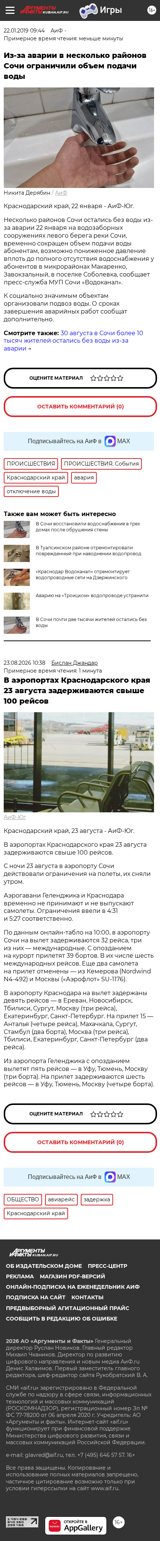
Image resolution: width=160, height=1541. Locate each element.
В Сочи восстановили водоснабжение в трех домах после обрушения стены (88, 526)
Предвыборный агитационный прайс (67, 1308)
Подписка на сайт (35, 1297)
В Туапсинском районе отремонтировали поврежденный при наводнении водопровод (88, 550)
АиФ (61, 192)
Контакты (87, 1297)
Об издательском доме (44, 1266)
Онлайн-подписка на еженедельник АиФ (73, 1287)
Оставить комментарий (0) (80, 406)
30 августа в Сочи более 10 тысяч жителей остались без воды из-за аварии (73, 341)
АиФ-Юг (15, 817)
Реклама (20, 1276)
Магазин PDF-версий (72, 1276)
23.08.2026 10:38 (24, 663)
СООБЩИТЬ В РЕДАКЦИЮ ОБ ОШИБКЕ (61, 1318)
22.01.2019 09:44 (24, 30)
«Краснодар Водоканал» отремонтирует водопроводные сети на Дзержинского (83, 574)
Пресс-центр (107, 1266)
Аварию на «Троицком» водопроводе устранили (92, 595)
